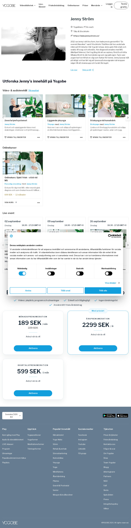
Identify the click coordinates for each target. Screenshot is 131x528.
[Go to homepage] (9, 5)
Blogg (106, 467)
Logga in (109, 5)
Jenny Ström (10, 124)
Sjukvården (108, 495)
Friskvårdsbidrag (56, 5)
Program (6, 449)
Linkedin (81, 449)
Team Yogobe (109, 462)
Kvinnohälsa (58, 458)
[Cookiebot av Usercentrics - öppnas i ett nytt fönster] (110, 236)
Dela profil (87, 70)
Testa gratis (124, 5)
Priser (85, 5)
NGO (105, 481)
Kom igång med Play (11, 435)
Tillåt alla (103, 290)
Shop (105, 458)
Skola (105, 490)
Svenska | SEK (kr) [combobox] (11, 415)
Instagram (82, 439)
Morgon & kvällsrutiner (63, 495)
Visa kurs (9, 202)
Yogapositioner (34, 435)
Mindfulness (58, 472)
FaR (105, 485)
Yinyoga (50, 124)
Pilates (56, 481)
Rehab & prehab (60, 449)
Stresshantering (60, 453)
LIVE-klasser (7, 444)
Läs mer (74, 70)
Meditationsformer (36, 444)
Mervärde (95, 5)
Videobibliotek (26, 5)
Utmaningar (7, 453)
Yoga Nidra (57, 439)
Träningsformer (34, 449)
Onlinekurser (74, 5)
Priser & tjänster (110, 435)
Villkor (106, 508)
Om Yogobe (108, 453)
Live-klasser (42, 5)
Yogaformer (33, 439)
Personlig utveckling (13, 184)
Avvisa (28, 290)
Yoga (55, 467)
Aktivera (33, 348)
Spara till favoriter (16, 137)
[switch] (51, 273)
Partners (107, 476)
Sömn (55, 444)
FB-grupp (82, 453)
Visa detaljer (110, 283)
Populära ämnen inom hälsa (14, 458)
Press (106, 499)
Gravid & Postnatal (61, 485)
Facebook (82, 435)
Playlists (5, 462)
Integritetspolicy (110, 504)
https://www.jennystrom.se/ (86, 36)
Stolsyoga (94, 124)
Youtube (81, 444)
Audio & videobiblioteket (13, 439)
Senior (55, 490)
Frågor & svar (109, 449)
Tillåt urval (65, 290)
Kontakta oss (109, 444)
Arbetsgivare (109, 472)
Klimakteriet (58, 435)
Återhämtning (59, 476)
